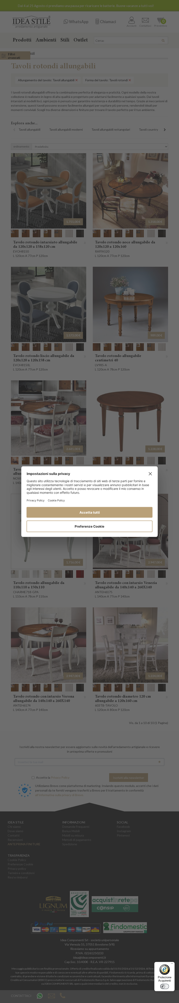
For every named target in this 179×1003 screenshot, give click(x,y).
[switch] (164, 986)
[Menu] (172, 964)
